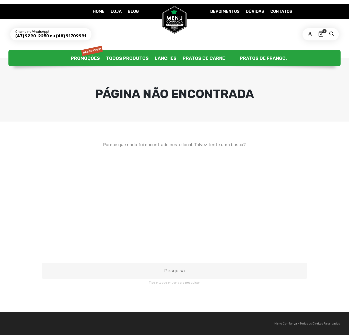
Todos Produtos (127, 58)
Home (98, 11)
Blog (133, 11)
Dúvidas (255, 11)
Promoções (85, 55)
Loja (116, 11)
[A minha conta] (310, 34)
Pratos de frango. (263, 58)
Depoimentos (225, 11)
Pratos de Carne (204, 58)
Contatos (281, 11)
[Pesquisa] (331, 34)
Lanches (166, 58)
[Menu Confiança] (174, 20)
